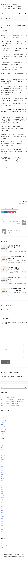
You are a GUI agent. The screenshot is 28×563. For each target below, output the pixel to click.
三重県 (2, 442)
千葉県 (2, 453)
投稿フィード (3, 543)
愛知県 (2, 491)
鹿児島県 (2, 533)
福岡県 (2, 510)
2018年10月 (3, 431)
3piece (25, 203)
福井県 (2, 508)
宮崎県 (2, 468)
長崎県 (2, 520)
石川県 (2, 504)
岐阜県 (2, 478)
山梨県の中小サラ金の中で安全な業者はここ (10, 403)
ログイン (2, 541)
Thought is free (21, 556)
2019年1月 (3, 426)
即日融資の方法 (4, 455)
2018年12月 (3, 428)
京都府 (2, 443)
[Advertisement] (14, 183)
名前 (2, 343)
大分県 (2, 461)
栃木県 (2, 497)
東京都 (2, 495)
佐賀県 (2, 445)
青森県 (2, 523)
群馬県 (2, 516)
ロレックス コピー (3, 559)
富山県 (2, 470)
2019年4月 (3, 422)
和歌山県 (2, 457)
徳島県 (2, 487)
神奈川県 (2, 506)
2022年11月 (3, 420)
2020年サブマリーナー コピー (12, 559)
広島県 (2, 485)
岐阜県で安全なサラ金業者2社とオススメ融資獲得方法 (12, 399)
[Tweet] (2, 212)
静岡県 (2, 525)
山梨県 (2, 476)
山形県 (2, 474)
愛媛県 (2, 489)
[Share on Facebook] (5, 212)
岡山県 (2, 480)
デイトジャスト (15, 560)
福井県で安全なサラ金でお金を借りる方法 (10, 405)
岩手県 (2, 481)
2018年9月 (3, 433)
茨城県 (2, 518)
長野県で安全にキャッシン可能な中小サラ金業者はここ (12, 401)
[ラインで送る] (14, 212)
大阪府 (2, 462)
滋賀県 (2, 501)
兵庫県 (2, 449)
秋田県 (2, 514)
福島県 (2, 512)
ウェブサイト (3, 355)
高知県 (2, 529)
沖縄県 (2, 499)
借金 (2, 447)
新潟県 (2, 493)
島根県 (2, 483)
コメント (2, 326)
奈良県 (2, 464)
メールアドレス (4, 349)
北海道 (2, 451)
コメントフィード (4, 545)
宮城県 (2, 466)
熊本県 (2, 502)
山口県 (2, 472)
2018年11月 (3, 429)
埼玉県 (25, 201)
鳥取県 (2, 531)
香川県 (2, 527)
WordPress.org (4, 547)
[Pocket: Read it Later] (11, 212)
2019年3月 (3, 424)
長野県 (2, 521)
